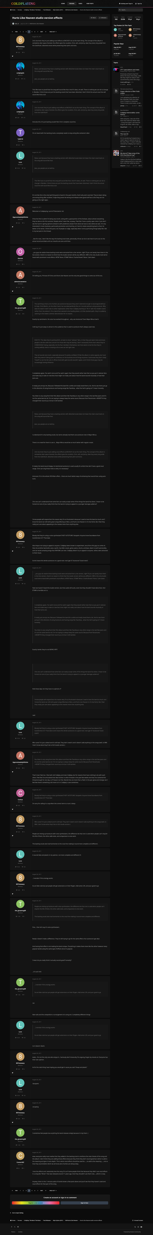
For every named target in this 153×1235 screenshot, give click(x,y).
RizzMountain (124, 71)
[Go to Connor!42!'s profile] (20, 1156)
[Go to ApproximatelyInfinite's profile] (20, 210)
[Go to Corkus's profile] (20, 793)
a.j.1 (121, 116)
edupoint (122, 165)
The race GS (124, 134)
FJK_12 (17, 23)
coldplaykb (20, 73)
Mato (121, 135)
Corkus (20, 800)
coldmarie (123, 146)
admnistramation (20, 282)
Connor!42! (20, 1162)
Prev (16, 31)
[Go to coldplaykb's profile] (20, 66)
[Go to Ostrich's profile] (20, 252)
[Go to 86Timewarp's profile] (20, 40)
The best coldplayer (125, 157)
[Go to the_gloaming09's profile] (20, 301)
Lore (20, 162)
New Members (124, 110)
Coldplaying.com (125, 131)
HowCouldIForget (125, 82)
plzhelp (122, 106)
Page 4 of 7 (52, 31)
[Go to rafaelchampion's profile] (130, 35)
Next (41, 31)
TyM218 (20, 139)
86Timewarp (20, 47)
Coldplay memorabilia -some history (129, 113)
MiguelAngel (123, 127)
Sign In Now (84, 1203)
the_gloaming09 (20, 308)
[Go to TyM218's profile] (20, 132)
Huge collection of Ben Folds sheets (130, 92)
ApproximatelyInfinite (20, 217)
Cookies (20, 1232)
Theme (13, 1232)
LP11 (121, 67)
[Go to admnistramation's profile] (20, 275)
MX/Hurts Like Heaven (37, 23)
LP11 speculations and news (129, 70)
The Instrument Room (126, 89)
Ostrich (20, 258)
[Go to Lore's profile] (20, 156)
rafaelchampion (137, 35)
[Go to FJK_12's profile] (13, 24)
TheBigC (122, 95)
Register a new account (36, 1203)
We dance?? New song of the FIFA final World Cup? (130, 154)
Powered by (132, 1232)
